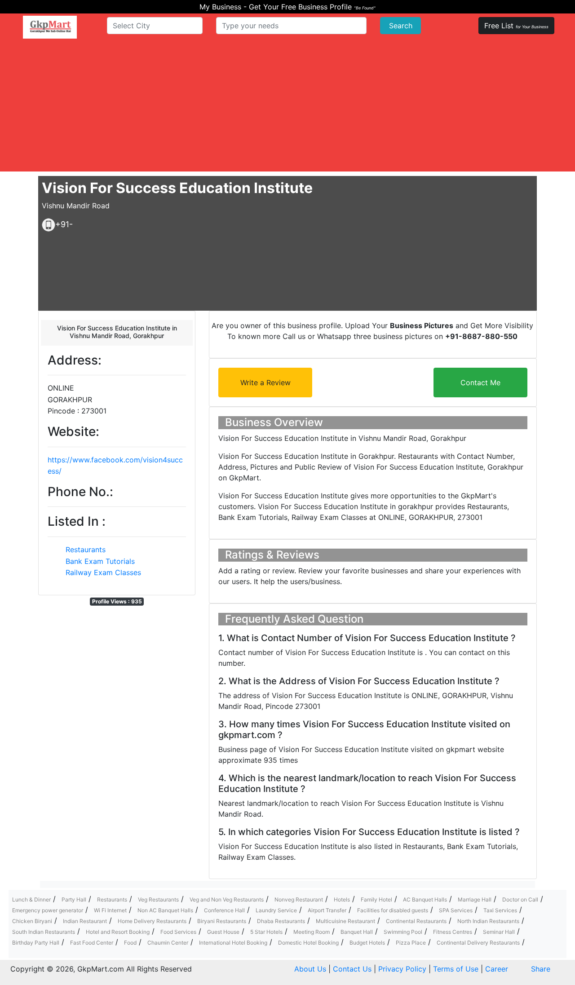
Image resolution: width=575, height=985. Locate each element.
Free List (516, 25)
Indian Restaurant (85, 921)
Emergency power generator (47, 910)
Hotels (342, 899)
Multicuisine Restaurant (345, 921)
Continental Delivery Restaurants (478, 942)
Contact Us (352, 968)
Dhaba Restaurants (281, 921)
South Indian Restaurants (43, 931)
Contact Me (480, 382)
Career (496, 968)
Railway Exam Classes (103, 572)
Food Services (178, 931)
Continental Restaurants (416, 921)
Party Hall (74, 899)
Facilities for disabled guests (392, 910)
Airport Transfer (327, 910)
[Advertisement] (287, 108)
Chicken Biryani (32, 921)
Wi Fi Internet (110, 910)
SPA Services (456, 910)
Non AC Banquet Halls (165, 910)
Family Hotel (376, 899)
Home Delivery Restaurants (152, 921)
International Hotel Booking (233, 942)
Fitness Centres (452, 931)
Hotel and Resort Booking (118, 931)
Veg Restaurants (158, 899)
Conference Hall (224, 910)
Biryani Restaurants (221, 921)
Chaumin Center (167, 942)
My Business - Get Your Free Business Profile (287, 6)
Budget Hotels (367, 942)
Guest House (223, 931)
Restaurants (86, 549)
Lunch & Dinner (31, 899)
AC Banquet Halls (425, 899)
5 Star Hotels (266, 931)
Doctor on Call (520, 899)
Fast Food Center (91, 942)
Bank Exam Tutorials (100, 561)
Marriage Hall (474, 899)
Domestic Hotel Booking (308, 942)
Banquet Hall (357, 931)
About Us (310, 968)
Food (130, 942)
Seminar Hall (499, 931)
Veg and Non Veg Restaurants (227, 899)
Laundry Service (276, 910)
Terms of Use (455, 968)
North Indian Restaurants (488, 921)
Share (540, 968)
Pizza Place (411, 942)
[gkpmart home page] (50, 27)
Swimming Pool (403, 931)
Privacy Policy (402, 968)
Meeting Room (311, 931)
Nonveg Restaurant (298, 899)
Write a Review (265, 382)
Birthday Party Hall (35, 942)
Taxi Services (500, 910)
